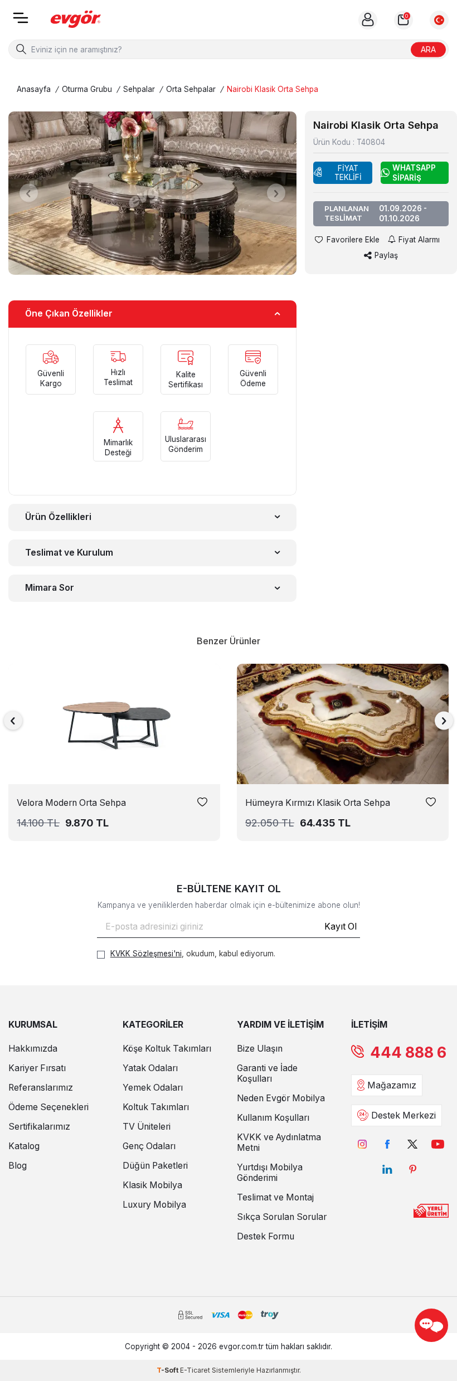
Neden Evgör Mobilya (281, 1098)
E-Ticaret (195, 1370)
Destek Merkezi (403, 1115)
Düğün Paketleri (155, 1165)
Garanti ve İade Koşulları (267, 1073)
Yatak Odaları (150, 1068)
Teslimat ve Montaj (275, 1197)
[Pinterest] (412, 1169)
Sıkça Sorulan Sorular (282, 1217)
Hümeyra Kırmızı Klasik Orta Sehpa (317, 803)
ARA (428, 49)
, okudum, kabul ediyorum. (192, 953)
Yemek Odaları (153, 1087)
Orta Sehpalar (191, 89)
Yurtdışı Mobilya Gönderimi (270, 1172)
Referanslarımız (40, 1087)
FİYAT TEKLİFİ (348, 173)
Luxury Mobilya (154, 1204)
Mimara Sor (49, 587)
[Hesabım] (367, 20)
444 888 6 (408, 1052)
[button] (29, 193)
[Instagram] (362, 1144)
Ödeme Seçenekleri (48, 1107)
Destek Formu (265, 1236)
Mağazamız (391, 1085)
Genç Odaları (149, 1146)
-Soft (168, 1370)
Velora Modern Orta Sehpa (71, 803)
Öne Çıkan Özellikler (69, 313)
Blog (17, 1165)
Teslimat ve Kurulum (69, 552)
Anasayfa (34, 89)
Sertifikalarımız (39, 1126)
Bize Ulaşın (260, 1048)
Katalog (24, 1146)
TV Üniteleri (147, 1126)
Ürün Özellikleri (58, 517)
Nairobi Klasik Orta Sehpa (272, 89)
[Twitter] (412, 1144)
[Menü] (20, 21)
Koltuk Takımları (156, 1107)
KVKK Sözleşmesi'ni (146, 953)
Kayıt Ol (340, 926)
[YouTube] (438, 1144)
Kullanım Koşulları (273, 1117)
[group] (152, 193)
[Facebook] (387, 1144)
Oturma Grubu (87, 89)
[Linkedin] (387, 1169)
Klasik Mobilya (152, 1185)
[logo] (76, 19)
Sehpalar (139, 89)
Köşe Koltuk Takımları (167, 1048)
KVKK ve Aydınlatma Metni (279, 1142)
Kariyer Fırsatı (37, 1068)
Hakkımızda (32, 1048)
